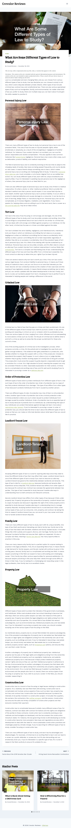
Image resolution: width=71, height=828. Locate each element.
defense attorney (37, 370)
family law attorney (33, 536)
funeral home (20, 157)
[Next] (65, 790)
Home (7, 53)
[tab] (31, 811)
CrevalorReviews (12, 66)
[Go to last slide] (5, 790)
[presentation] (18, 780)
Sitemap (45, 825)
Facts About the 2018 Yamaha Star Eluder (17, 753)
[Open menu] (67, 3)
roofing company (35, 698)
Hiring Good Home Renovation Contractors (54, 753)
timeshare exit (40, 645)
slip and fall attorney (12, 205)
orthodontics (9, 249)
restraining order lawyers (14, 407)
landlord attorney (28, 483)
